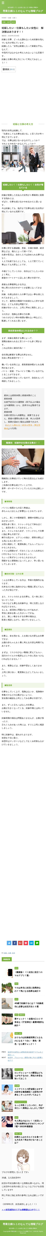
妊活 (13, 953)
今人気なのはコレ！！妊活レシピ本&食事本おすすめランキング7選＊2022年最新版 (29, 1124)
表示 (12, 69)
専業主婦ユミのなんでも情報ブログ (23, 10)
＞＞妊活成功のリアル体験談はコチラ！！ (21, 1209)
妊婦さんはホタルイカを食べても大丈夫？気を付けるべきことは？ (29, 1140)
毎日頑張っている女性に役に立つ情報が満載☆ (23, 1228)
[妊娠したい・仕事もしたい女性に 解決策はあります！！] (31, 943)
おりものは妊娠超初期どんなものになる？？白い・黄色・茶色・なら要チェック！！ (29, 1040)
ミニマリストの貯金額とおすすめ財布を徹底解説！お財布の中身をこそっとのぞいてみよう (29, 1092)
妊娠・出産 (7, 953)
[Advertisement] (23, 96)
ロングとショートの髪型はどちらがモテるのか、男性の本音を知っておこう (29, 1076)
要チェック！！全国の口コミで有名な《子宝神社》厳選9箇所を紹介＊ (29, 1022)
